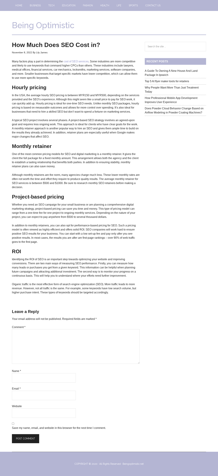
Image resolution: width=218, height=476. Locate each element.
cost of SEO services (76, 61)
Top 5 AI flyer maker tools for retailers (167, 81)
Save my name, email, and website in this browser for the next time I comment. (59, 427)
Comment (18, 327)
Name (16, 371)
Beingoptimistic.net (133, 464)
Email (16, 388)
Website (17, 406)
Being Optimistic (43, 25)
